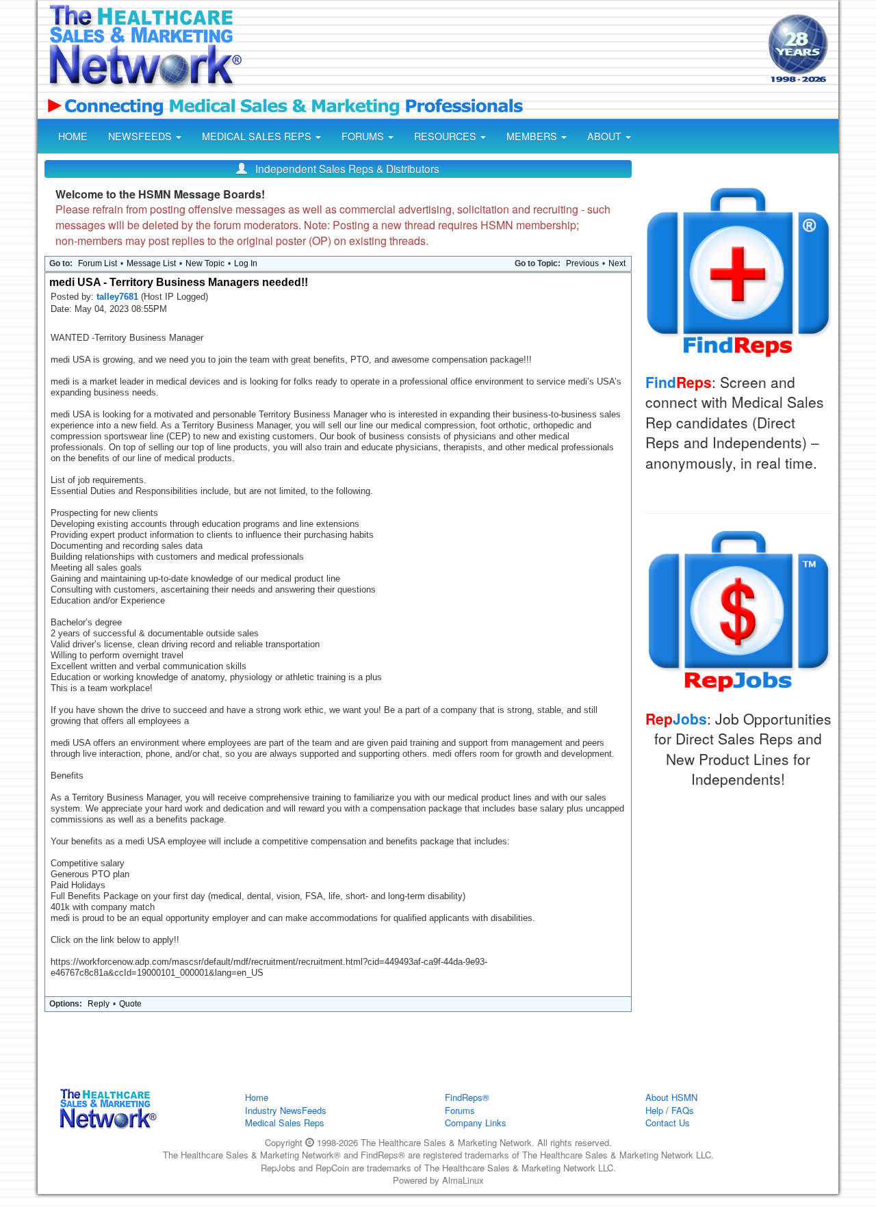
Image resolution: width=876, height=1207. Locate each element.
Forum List (97, 263)
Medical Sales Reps (284, 1122)
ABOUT (605, 136)
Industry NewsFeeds (285, 1110)
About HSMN (671, 1097)
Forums (460, 1110)
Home (256, 1097)
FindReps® (467, 1097)
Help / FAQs (669, 1110)
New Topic (204, 263)
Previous (582, 263)
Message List (151, 263)
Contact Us (667, 1122)
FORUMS (364, 136)
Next (617, 263)
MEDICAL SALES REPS (258, 136)
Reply (99, 1004)
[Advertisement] (504, 50)
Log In (245, 263)
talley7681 (118, 296)
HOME (73, 136)
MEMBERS (533, 136)
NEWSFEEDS (141, 136)
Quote (130, 1004)
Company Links (475, 1122)
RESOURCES (446, 136)
